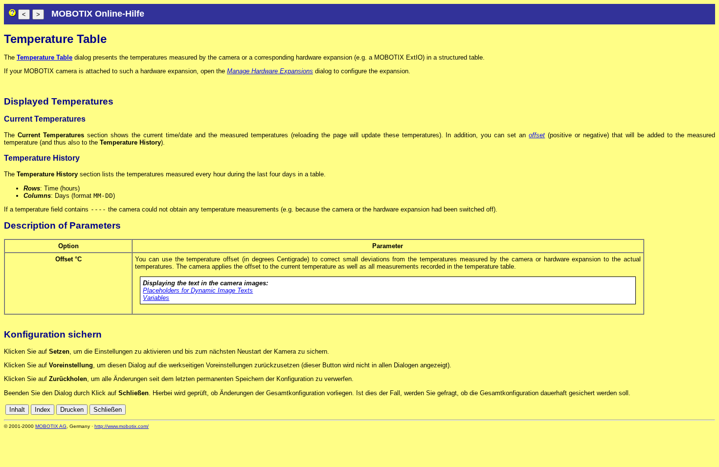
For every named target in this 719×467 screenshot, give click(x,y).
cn (645, 409)
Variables (156, 297)
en (666, 409)
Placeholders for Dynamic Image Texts (198, 290)
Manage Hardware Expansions (270, 71)
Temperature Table (44, 57)
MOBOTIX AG (51, 426)
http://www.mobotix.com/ (121, 426)
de (655, 409)
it (694, 409)
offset (537, 135)
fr (686, 409)
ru (711, 409)
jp (701, 409)
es (677, 409)
